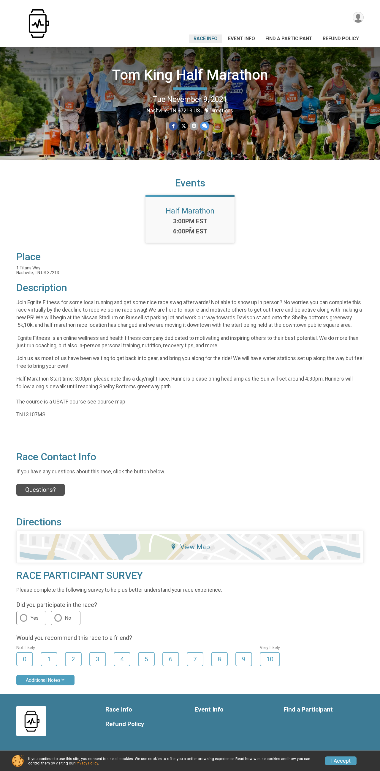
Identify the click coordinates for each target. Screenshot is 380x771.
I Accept (341, 761)
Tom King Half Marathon (190, 74)
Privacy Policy (86, 763)
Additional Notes (43, 680)
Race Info (206, 38)
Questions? (40, 489)
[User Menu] (358, 17)
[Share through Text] (204, 126)
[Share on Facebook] (173, 126)
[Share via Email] (194, 126)
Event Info (241, 38)
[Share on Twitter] (183, 126)
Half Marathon (190, 210)
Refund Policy (341, 38)
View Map (195, 547)
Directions (221, 111)
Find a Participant (288, 38)
